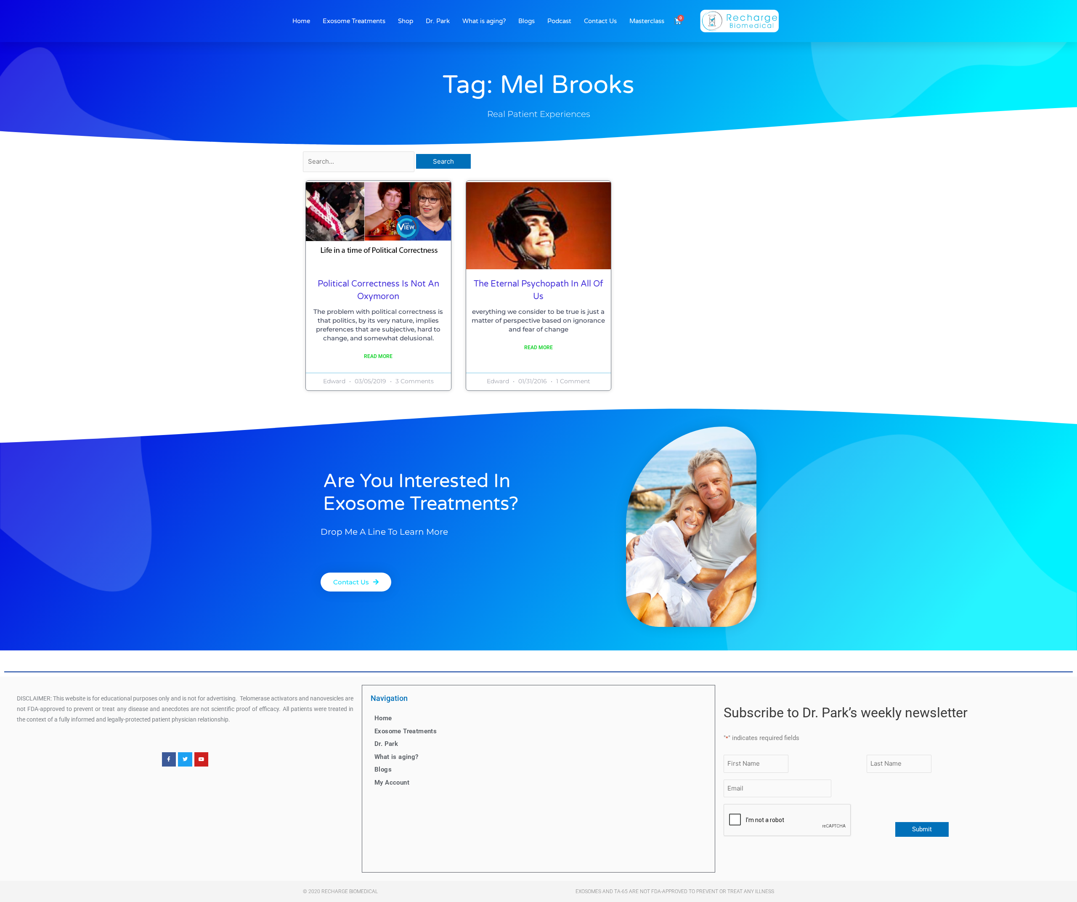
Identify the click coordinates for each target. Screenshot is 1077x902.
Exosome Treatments (354, 21)
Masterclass (646, 21)
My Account (391, 782)
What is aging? (484, 21)
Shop (405, 21)
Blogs (526, 21)
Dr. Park (438, 21)
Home (301, 21)
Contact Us (600, 21)
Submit (922, 829)
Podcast (559, 21)
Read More (378, 356)
